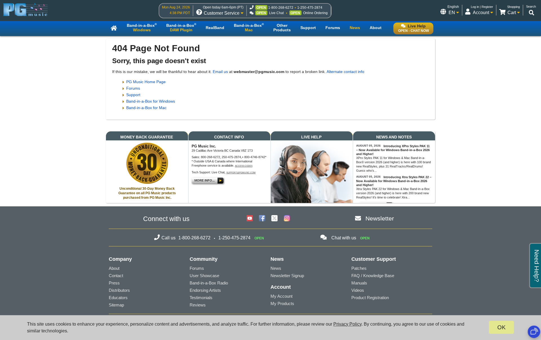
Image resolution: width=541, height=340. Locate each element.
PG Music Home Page (146, 82)
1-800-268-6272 (280, 8)
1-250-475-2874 (309, 8)
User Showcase (204, 275)
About (114, 268)
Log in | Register (482, 6)
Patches (359, 268)
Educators (118, 297)
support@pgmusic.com (241, 172)
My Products (282, 303)
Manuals (359, 283)
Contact (116, 275)
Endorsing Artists (205, 290)
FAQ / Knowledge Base (372, 275)
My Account (281, 296)
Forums (133, 88)
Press (114, 283)
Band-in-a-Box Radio (209, 283)
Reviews (198, 305)
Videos (357, 290)
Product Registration (370, 297)
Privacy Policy (347, 324)
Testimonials (201, 297)
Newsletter (379, 218)
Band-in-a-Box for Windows (150, 101)
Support (133, 94)
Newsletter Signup (287, 275)
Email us (220, 71)
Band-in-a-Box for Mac (146, 107)
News (275, 268)
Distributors (119, 290)
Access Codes (243, 166)
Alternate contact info (345, 71)
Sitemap (116, 305)
